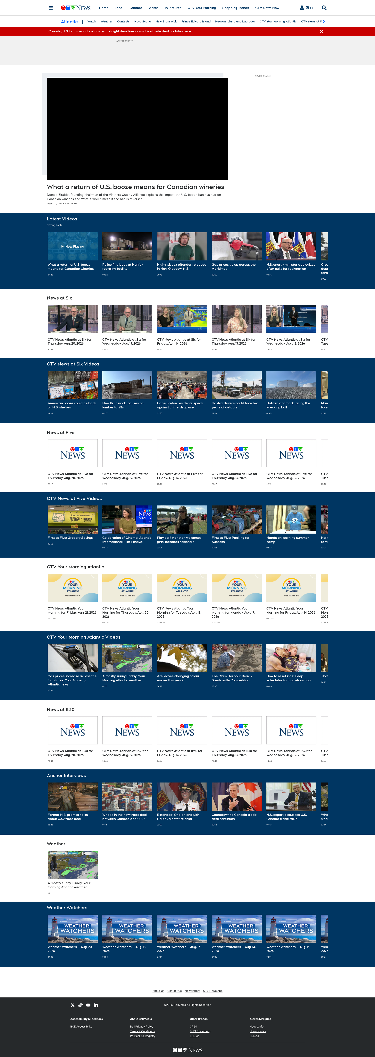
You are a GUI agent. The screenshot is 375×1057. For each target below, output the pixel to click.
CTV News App (213, 990)
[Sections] (51, 8)
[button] (320, 256)
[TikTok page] (80, 1005)
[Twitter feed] (72, 1005)
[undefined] (73, 254)
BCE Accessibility (81, 1026)
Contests (123, 21)
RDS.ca (254, 1035)
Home (103, 8)
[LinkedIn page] (96, 1005)
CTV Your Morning (202, 8)
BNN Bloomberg (200, 1031)
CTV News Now (267, 8)
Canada (135, 8)
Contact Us (174, 990)
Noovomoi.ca (258, 1031)
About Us (158, 990)
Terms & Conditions (142, 1031)
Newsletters (192, 990)
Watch (154, 8)
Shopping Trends (235, 8)
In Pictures (173, 8)
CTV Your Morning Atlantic (278, 21)
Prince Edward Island (196, 21)
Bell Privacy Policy (141, 1026)
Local (119, 8)
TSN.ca (194, 1035)
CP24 (193, 1026)
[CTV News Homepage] (75, 7)
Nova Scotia (142, 21)
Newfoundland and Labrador (235, 21)
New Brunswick (166, 21)
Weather (106, 21)
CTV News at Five (313, 21)
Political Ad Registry (142, 1035)
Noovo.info (256, 1026)
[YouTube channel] (88, 1005)
